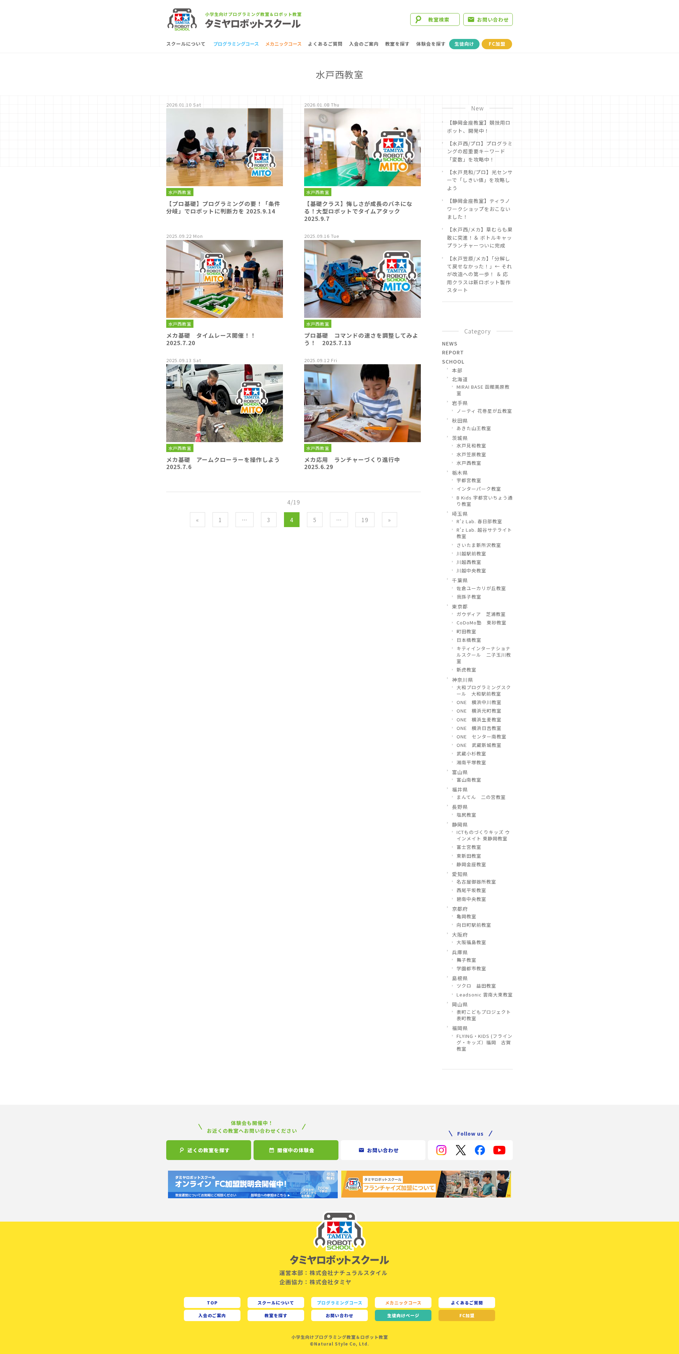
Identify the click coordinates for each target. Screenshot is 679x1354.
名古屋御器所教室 (476, 882)
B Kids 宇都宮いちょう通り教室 (485, 501)
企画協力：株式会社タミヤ (315, 1282)
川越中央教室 (471, 570)
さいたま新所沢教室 (479, 545)
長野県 (460, 806)
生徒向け (464, 43)
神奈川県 (462, 679)
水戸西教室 (179, 192)
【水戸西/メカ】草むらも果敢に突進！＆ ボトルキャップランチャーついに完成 (480, 237)
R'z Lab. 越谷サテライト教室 (484, 533)
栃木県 (460, 472)
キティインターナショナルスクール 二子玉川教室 (484, 654)
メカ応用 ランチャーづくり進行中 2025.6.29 (355, 463)
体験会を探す (431, 43)
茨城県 (460, 437)
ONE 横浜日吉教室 (479, 728)
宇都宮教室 (469, 480)
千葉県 (460, 580)
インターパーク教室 (479, 489)
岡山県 (460, 1004)
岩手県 (460, 402)
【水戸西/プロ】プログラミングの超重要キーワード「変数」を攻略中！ (480, 151)
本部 (457, 370)
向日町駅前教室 (474, 925)
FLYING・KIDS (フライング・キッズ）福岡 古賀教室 (484, 1042)
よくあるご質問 (325, 43)
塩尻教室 (466, 815)
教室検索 (438, 19)
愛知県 (460, 874)
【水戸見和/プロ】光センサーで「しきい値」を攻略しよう (480, 180)
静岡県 (460, 824)
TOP (212, 1302)
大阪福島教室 (471, 942)
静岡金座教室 (471, 864)
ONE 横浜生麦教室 (479, 719)
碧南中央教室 (471, 899)
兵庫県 (460, 952)
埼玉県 (460, 513)
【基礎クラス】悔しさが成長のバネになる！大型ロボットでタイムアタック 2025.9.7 (358, 211)
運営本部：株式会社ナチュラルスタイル (333, 1272)
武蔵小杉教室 (471, 753)
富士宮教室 (469, 847)
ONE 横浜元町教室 (479, 711)
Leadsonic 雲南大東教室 (485, 995)
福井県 (460, 789)
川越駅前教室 (471, 553)
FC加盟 (497, 43)
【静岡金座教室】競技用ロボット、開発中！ (479, 126)
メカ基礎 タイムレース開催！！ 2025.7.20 (214, 339)
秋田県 (460, 420)
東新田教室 (469, 856)
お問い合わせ (493, 19)
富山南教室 (469, 780)
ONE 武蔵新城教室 (479, 745)
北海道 (460, 379)
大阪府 (460, 934)
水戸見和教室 (471, 445)
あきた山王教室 (474, 428)
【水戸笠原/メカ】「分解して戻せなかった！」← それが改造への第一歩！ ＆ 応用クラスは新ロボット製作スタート (479, 274)
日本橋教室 (469, 640)
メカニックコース (283, 43)
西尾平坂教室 (471, 890)
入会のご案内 (364, 43)
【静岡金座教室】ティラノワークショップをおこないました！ (479, 208)
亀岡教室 (466, 916)
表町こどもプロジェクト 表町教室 (485, 1015)
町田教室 (466, 631)
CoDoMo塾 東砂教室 (481, 622)
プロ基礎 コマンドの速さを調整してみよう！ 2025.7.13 (361, 339)
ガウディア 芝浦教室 (481, 614)
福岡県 (460, 1028)
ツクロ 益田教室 (476, 986)
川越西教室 (469, 562)
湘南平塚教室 (471, 762)
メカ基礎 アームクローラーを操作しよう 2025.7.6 (226, 463)
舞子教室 (466, 960)
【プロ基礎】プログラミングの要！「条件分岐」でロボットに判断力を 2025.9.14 (223, 207)
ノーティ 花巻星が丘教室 (484, 411)
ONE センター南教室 (481, 736)
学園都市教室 (471, 968)
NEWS (450, 343)
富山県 (460, 772)
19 (364, 519)
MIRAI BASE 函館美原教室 (483, 390)
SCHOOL (453, 361)
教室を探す (397, 43)
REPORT (453, 352)
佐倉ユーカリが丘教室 (481, 588)
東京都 (460, 606)
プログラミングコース (236, 43)
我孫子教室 (469, 597)
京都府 (460, 908)
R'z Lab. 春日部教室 (479, 521)
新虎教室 (466, 670)
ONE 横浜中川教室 (479, 702)
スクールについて (186, 43)
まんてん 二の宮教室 (481, 797)
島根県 (460, 978)
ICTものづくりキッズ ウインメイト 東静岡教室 (483, 835)
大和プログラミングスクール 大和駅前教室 (484, 690)
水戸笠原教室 (471, 454)
